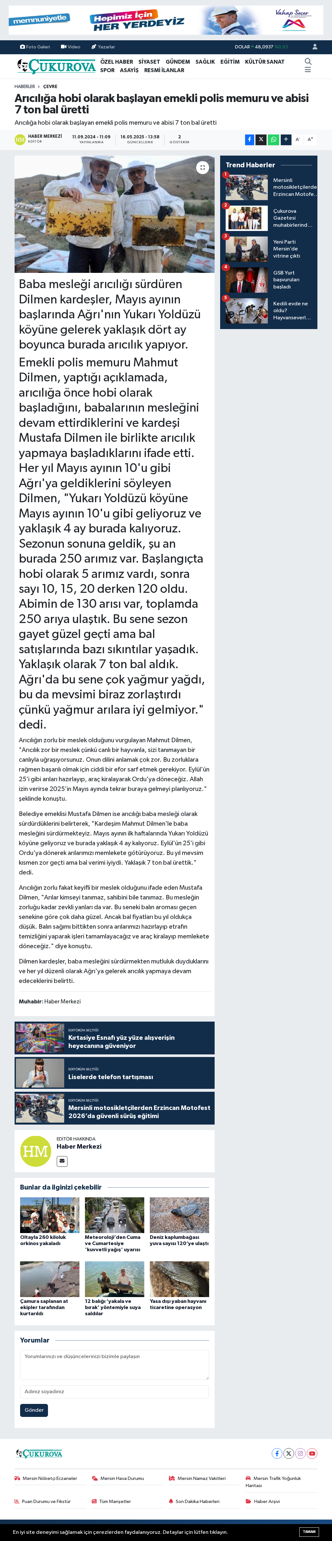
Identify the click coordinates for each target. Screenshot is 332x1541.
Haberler (25, 86)
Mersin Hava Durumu (122, 1478)
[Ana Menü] (308, 70)
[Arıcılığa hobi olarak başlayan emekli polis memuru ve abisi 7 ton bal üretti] (115, 214)
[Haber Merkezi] (35, 1151)
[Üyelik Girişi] (312, 47)
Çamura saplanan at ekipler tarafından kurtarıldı (44, 1307)
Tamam (309, 1532)
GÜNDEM (178, 62)
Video (74, 47)
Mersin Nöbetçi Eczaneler (50, 1478)
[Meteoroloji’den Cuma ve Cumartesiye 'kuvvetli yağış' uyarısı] (114, 1215)
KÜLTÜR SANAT (265, 62)
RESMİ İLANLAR (164, 70)
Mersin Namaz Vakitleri (202, 1478)
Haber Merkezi (79, 1146)
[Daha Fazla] (286, 139)
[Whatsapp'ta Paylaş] (273, 139)
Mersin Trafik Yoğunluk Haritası (273, 1482)
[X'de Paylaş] (261, 139)
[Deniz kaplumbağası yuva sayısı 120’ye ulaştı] (179, 1215)
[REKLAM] (166, 20)
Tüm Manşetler (115, 1501)
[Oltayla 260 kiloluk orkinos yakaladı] (49, 1215)
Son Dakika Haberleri (197, 1501)
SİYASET (149, 62)
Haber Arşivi (267, 1501)
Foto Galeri (38, 47)
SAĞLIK (205, 62)
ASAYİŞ (129, 70)
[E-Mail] (62, 1161)
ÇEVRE (50, 86)
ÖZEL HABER (116, 62)
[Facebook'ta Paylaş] (249, 139)
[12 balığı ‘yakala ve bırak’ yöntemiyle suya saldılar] (114, 1279)
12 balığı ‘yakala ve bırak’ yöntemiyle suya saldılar (113, 1307)
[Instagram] (300, 1453)
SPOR (107, 70)
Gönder (34, 1410)
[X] (288, 1453)
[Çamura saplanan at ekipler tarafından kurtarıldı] (49, 1279)
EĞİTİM (230, 62)
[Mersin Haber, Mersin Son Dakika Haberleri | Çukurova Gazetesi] (56, 65)
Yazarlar (106, 47)
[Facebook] (277, 1453)
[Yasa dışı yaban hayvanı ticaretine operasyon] (179, 1279)
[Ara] (308, 62)
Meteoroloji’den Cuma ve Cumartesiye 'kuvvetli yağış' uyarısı (112, 1243)
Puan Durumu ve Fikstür (46, 1501)
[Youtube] (312, 1453)
